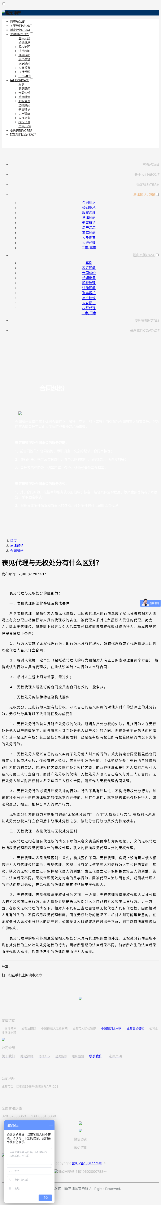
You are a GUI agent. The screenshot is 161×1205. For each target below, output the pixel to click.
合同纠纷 (16, 551)
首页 (13, 541)
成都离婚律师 (135, 1028)
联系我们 (95, 1056)
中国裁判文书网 (111, 1028)
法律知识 (16, 546)
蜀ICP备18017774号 (87, 1163)
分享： (7, 967)
